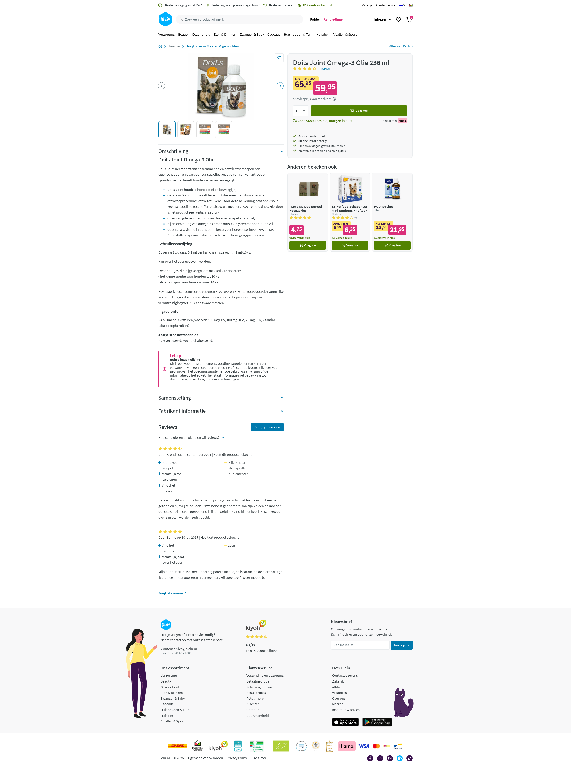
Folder (315, 19)
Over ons (338, 698)
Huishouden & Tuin (298, 34)
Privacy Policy (237, 758)
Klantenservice (385, 5)
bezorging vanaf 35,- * (183, 5)
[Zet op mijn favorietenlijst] (279, 57)
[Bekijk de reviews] (305, 68)
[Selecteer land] (402, 5)
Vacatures (339, 692)
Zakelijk (367, 5)
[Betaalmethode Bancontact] (398, 746)
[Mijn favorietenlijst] (398, 19)
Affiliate (337, 687)
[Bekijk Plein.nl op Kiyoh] (218, 746)
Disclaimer (258, 758)
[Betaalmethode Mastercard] (376, 746)
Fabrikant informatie (182, 411)
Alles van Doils (400, 46)
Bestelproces (256, 692)
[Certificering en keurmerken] (281, 746)
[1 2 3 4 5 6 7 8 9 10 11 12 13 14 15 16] (300, 110)
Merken (337, 704)
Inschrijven (401, 645)
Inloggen (380, 19)
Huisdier (322, 34)
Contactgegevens (345, 675)
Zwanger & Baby (252, 34)
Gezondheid (201, 34)
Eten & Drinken (225, 34)
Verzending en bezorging (265, 675)
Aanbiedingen (334, 19)
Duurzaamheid (257, 715)
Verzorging (166, 34)
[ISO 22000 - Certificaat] (301, 746)
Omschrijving (173, 151)
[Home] (160, 46)
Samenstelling (174, 398)
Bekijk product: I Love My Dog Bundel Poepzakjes (308, 212)
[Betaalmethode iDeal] (386, 746)
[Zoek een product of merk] (180, 19)
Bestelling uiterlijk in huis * (235, 5)
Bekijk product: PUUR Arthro (392, 212)
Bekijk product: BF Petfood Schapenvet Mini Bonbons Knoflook (350, 212)
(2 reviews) (324, 68)
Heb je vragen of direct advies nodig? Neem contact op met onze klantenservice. (192, 637)
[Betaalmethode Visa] (363, 746)
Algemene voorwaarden (205, 758)
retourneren (281, 5)
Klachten (253, 704)
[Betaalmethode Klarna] (347, 746)
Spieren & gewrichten (223, 46)
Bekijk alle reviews (170, 593)
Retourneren (256, 698)
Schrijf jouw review (267, 427)
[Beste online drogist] (315, 746)
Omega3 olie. (174, 399)
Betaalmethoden (258, 681)
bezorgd (313, 141)
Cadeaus (273, 34)
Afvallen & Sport (345, 34)
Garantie (252, 709)
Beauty (183, 34)
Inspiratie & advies (346, 709)
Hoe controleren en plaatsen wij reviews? (188, 437)
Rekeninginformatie (261, 687)
